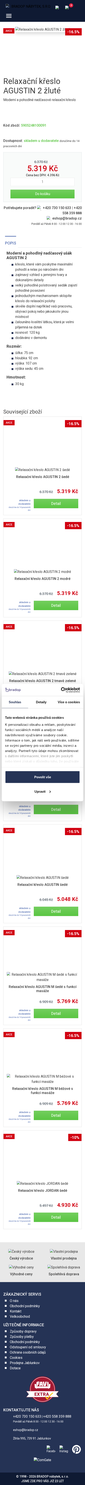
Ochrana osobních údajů (28, 1352)
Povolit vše (42, 777)
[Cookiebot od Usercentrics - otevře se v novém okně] (61, 690)
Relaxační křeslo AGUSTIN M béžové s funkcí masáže (42, 1091)
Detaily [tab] (41, 702)
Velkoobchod (20, 1316)
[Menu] (8, 15)
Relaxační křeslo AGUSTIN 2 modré (42, 579)
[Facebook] (50, 1448)
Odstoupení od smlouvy (28, 1347)
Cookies (16, 1358)
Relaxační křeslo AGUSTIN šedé (42, 885)
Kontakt (15, 1311)
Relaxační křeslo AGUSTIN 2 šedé (42, 477)
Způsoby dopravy (23, 1331)
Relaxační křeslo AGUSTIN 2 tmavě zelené (42, 681)
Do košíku (42, 194)
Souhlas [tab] (15, 702)
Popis (10, 243)
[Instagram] (63, 1448)
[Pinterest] (76, 1448)
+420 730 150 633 (57, 208)
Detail (56, 503)
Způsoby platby (22, 1337)
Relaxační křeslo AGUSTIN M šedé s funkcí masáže (42, 989)
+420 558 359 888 (57, 1416)
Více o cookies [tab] (69, 702)
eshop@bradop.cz (67, 218)
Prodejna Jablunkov (25, 1363)
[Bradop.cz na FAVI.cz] (42, 1389)
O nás (14, 1301)
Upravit (40, 791)
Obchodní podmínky (25, 1306)
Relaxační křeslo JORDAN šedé (42, 1190)
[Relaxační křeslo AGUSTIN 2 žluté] (43, 29)
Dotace (15, 1368)
